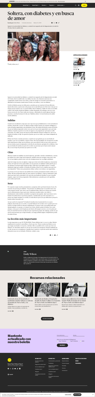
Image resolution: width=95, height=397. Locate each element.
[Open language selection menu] (78, 5)
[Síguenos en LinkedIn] (19, 368)
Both (83, 341)
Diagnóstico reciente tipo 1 (40, 364)
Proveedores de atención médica (40, 375)
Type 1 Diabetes (62, 341)
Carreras (64, 368)
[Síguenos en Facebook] (8, 368)
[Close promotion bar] (86, 1)
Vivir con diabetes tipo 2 (53, 369)
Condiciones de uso (64, 391)
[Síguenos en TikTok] (17, 368)
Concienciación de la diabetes (39, 362)
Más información (61, 1)
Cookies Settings (68, 394)
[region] (47, 395)
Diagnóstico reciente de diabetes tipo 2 (53, 366)
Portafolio (64, 365)
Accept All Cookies (77, 394)
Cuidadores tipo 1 (38, 369)
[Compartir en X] (54, 22)
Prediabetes (51, 363)
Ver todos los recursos (47, 318)
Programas (78, 363)
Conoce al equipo (65, 363)
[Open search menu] (75, 5)
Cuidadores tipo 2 (52, 371)
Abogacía (37, 371)
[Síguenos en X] (10, 368)
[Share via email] (56, 22)
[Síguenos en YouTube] (15, 368)
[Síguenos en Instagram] (12, 368)
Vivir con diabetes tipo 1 (40, 366)
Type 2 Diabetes (74, 341)
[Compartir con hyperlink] (58, 22)
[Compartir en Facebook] (52, 22)
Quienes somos (65, 358)
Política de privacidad (57, 391)
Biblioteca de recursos (81, 358)
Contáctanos (64, 370)
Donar (84, 5)
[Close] (93, 394)
